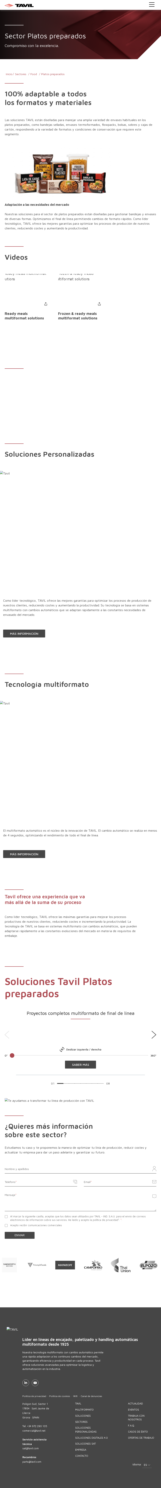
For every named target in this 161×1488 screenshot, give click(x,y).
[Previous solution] (7, 1035)
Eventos (133, 1409)
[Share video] (45, 303)
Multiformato (84, 1409)
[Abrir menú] (151, 4)
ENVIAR (20, 1235)
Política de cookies (59, 1396)
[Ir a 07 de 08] (95, 1083)
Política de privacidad (34, 1396)
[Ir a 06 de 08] (89, 1083)
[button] (147, 1465)
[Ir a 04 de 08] (77, 1083)
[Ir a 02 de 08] (66, 1083)
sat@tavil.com (30, 1448)
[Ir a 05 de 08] (83, 1083)
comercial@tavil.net (33, 1430)
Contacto (81, 1455)
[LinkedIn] (25, 1382)
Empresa (80, 1449)
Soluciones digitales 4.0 (91, 1437)
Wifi (75, 1396)
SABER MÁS (80, 1064)
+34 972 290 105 (37, 1426)
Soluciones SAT (85, 1443)
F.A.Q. (131, 1425)
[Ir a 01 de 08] (60, 1083)
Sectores (81, 1421)
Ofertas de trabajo (141, 1437)
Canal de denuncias (91, 1396)
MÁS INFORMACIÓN (24, 633)
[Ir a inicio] (81, 5)
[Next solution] (154, 1035)
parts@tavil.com (31, 1461)
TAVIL (78, 1403)
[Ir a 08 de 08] (100, 1083)
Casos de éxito (138, 1431)
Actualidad (135, 1403)
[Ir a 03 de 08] (72, 1083)
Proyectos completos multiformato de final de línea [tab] (80, 1013)
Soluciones (83, 1415)
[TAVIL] (89, 1329)
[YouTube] (35, 1382)
